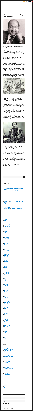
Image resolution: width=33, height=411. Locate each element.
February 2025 (6, 220)
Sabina (5, 203)
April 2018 (6, 267)
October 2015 (6, 301)
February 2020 (6, 250)
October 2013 (6, 324)
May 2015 (5, 304)
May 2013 (5, 330)
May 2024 (6, 230)
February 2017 (6, 283)
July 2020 (5, 244)
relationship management (8, 368)
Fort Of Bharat (6, 355)
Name (4, 396)
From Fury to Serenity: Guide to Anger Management (13, 190)
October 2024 (6, 225)
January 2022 (6, 237)
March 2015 (6, 307)
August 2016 (6, 290)
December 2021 (6, 238)
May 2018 (5, 266)
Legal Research (6, 362)
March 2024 (6, 232)
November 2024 (7, 224)
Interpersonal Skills (7, 360)
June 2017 (5, 278)
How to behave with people (8, 356)
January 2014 (6, 320)
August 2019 (6, 256)
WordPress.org (6, 390)
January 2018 (6, 269)
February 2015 (6, 308)
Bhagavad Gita (6, 346)
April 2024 (6, 231)
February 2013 (6, 333)
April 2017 (6, 280)
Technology (6, 373)
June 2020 (6, 245)
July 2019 (5, 257)
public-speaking (7, 367)
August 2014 (6, 313)
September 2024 (7, 226)
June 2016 (6, 292)
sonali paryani (6, 201)
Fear (5, 354)
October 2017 (6, 273)
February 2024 (6, 233)
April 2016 (6, 295)
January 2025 (6, 221)
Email (4, 399)
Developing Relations (7, 350)
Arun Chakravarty (7, 208)
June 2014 (5, 314)
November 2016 (7, 286)
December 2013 (6, 321)
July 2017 (5, 277)
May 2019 (5, 260)
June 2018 (5, 265)
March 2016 (6, 296)
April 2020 (6, 248)
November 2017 (6, 272)
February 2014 (6, 319)
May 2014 (5, 315)
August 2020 (6, 243)
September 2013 (7, 325)
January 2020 (6, 251)
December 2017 (6, 271)
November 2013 (6, 322)
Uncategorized (6, 375)
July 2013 (5, 327)
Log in (5, 386)
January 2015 (6, 309)
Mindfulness (6, 363)
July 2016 (5, 291)
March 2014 (6, 318)
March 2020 (6, 249)
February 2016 (6, 297)
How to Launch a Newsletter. (9, 191)
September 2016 (7, 289)
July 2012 (5, 337)
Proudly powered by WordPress (8, 408)
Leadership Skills (7, 361)
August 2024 (6, 227)
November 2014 (6, 312)
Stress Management (7, 369)
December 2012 (6, 336)
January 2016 (6, 298)
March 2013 (6, 332)
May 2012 (5, 338)
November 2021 (6, 239)
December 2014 (6, 310)
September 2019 (7, 255)
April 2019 (6, 261)
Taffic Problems (7, 372)
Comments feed (7, 388)
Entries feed (6, 387)
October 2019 (6, 254)
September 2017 (7, 274)
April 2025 (6, 219)
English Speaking (7, 352)
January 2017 (6, 284)
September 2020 (7, 242)
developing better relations (8, 349)
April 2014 (6, 316)
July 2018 (5, 263)
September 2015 (7, 302)
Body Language (6, 348)
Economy (5, 351)
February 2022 (6, 236)
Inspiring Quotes (7, 357)
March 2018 (6, 268)
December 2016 (6, 285)
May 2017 (5, 279)
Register (5, 385)
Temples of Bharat (7, 374)
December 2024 (6, 222)
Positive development (8, 366)
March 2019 (6, 262)
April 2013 (6, 331)
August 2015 (6, 303)
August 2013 (6, 326)
